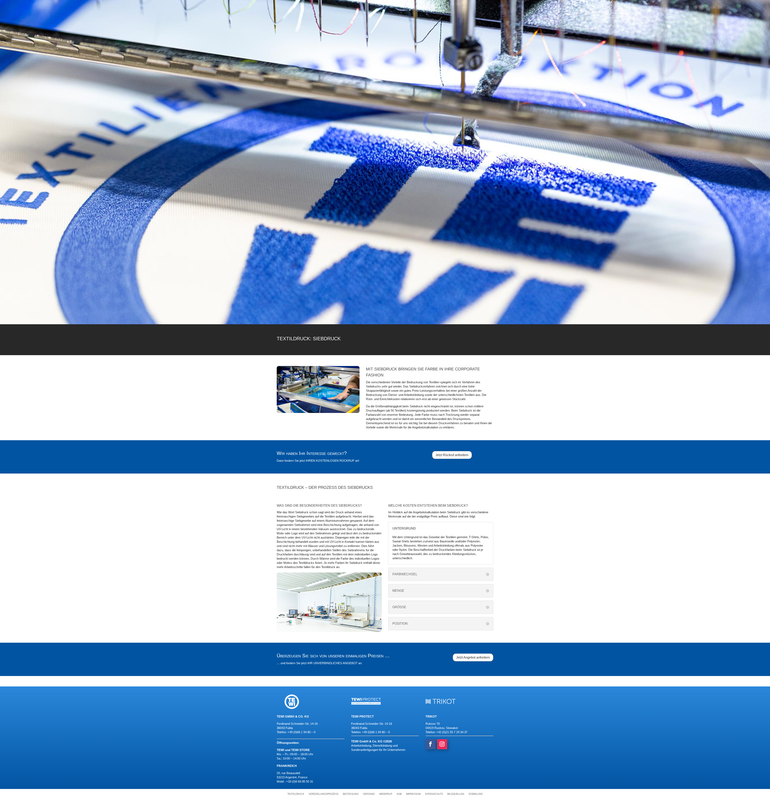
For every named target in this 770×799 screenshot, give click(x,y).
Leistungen (299, 44)
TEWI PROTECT (484, 5)
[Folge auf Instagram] (442, 744)
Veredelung (457, 44)
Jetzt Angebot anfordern (473, 657)
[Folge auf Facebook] (431, 744)
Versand (369, 794)
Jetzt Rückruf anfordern (452, 455)
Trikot (438, 5)
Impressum (413, 794)
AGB (399, 794)
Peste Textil (458, 5)
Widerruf (385, 794)
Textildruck (295, 794)
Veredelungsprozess (323, 794)
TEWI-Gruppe (413, 5)
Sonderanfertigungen (417, 44)
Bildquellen (455, 794)
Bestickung (351, 794)
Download (476, 794)
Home (393, 5)
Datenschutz (434, 794)
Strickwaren (378, 44)
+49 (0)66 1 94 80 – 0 (376, 732)
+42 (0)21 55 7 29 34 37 (451, 732)
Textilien (338, 44)
